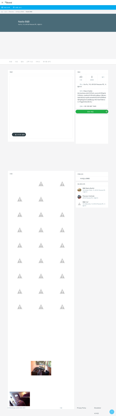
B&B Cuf (85, 202)
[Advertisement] (58, 45)
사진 (16, 61)
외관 (10, 61)
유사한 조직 (47, 61)
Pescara (11, 11)
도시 (6, 11)
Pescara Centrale (88, 196)
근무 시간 (30, 61)
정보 (22, 61)
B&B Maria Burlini (88, 188)
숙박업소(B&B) (20, 11)
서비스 (38, 61)
